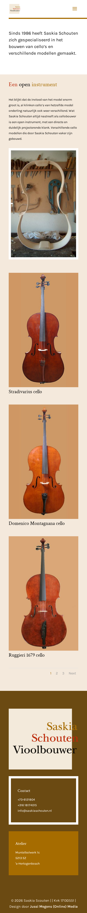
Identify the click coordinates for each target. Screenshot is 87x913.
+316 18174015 (27, 805)
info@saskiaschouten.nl (35, 811)
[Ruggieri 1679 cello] (43, 649)
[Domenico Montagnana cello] (43, 518)
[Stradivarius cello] (43, 386)
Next (72, 673)
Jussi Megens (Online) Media (54, 906)
